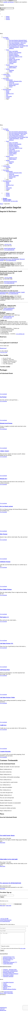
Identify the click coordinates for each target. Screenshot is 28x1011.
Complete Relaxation (5, 751)
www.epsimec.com (7, 317)
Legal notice (10, 993)
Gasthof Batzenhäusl (8, 963)
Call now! (2, 1009)
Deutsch (8, 19)
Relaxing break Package (6, 423)
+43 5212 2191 (7, 244)
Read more (2, 842)
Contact (5, 983)
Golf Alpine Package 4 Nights (7, 697)
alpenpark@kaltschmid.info (10, 281)
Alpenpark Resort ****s (8, 956)
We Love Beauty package (6, 506)
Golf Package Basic (5, 669)
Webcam (5, 987)
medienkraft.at (3, 1007)
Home (1, 203)
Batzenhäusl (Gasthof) (8, 975)
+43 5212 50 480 (4, 918)
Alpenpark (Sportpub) (8, 976)
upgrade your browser (8, 2)
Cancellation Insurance (8, 982)
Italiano (7, 16)
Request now (3, 1010)
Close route (8, 905)
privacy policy (22, 948)
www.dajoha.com (20, 333)
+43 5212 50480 (8, 277)
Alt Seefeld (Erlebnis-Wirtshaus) (10, 973)
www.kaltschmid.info (9, 249)
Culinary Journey (4, 451)
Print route (2, 905)
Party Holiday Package (6, 589)
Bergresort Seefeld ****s (9, 958)
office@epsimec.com (9, 316)
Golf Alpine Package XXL (6, 643)
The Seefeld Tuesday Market (7, 835)
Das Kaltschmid (15, 259)
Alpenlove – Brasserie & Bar (10, 969)
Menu (1, 33)
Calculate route (18, 904)
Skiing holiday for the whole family (9, 859)
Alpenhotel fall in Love (5, 259)
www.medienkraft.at (7, 309)
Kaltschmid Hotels (8, 991)
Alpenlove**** (6, 961)
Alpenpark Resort (4, 292)
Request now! (3, 348)
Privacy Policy (3, 993)
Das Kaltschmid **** (8, 959)
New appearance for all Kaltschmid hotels (10, 883)
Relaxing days (3, 478)
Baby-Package (3, 534)
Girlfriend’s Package (5, 561)
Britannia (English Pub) (8, 972)
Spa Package (3, 397)
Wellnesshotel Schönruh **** (10, 962)
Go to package (3, 401)
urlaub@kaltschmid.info (9, 248)
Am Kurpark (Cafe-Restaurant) (10, 971)
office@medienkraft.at (9, 308)
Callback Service (7, 986)
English (8, 18)
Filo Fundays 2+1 (4, 617)
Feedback (5, 985)
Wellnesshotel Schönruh (14, 292)
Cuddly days (3, 725)
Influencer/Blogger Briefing (9, 989)
